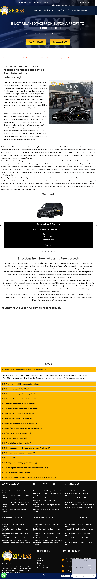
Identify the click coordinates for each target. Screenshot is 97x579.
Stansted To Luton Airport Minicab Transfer (16, 543)
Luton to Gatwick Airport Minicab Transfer (79, 491)
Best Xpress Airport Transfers (57, 10)
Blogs (39, 563)
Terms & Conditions (43, 568)
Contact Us (84, 10)
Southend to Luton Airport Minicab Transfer (47, 540)
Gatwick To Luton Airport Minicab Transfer (16, 502)
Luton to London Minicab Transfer (76, 502)
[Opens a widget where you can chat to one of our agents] (84, 568)
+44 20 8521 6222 (71, 566)
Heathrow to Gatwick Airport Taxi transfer (47, 491)
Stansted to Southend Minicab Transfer (15, 540)
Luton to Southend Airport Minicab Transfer (79, 505)
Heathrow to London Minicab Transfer (46, 498)
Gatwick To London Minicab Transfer (14, 500)
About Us (40, 560)
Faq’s (74, 10)
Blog (78, 10)
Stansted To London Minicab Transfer (14, 538)
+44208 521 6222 (87, 2)
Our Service (42, 10)
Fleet (69, 10)
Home (35, 10)
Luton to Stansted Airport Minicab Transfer (79, 507)
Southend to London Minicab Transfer (45, 538)
